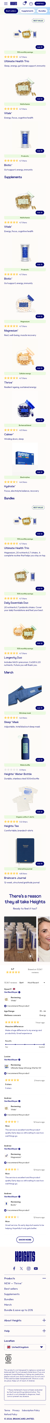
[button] (15, 57)
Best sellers (11, 1288)
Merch (8, 1304)
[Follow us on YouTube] (36, 1268)
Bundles (8, 1299)
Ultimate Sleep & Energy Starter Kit (26, 1068)
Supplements (11, 1294)
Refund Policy (10, 1414)
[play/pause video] (30, 956)
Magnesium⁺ (16, 1157)
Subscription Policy (31, 1410)
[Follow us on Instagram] (28, 1268)
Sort (21, 982)
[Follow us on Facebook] (14, 1268)
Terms (7, 1410)
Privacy (16, 1410)
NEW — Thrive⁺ (13, 1283)
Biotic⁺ (14, 1205)
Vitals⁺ (14, 1000)
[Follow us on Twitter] (21, 1268)
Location (9, 1340)
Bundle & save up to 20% (18, 1310)
